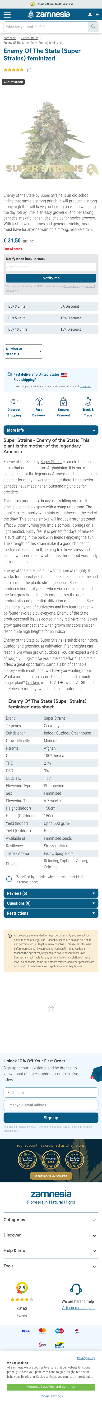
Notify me (51, 278)
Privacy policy (86, 1358)
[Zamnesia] (48, 14)
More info (86, 386)
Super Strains (51, 461)
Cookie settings (51, 1396)
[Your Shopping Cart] (97, 14)
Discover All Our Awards (51, 1175)
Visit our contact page (78, 1307)
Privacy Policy (72, 286)
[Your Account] (90, 14)
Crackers (33, 682)
